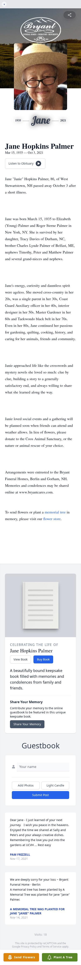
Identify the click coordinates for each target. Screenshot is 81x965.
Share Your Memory (27, 724)
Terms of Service (51, 946)
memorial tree (55, 511)
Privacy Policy (29, 946)
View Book (20, 659)
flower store (52, 518)
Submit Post (40, 795)
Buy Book (43, 659)
